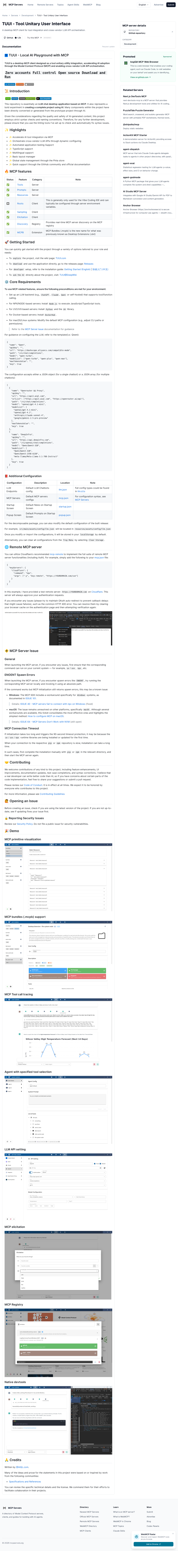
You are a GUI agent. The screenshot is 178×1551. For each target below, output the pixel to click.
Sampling (22, 212)
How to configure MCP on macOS (46, 716)
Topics (60, 4)
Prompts (21, 189)
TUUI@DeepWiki (68, 274)
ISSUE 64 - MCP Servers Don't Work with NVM (45, 721)
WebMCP (87, 4)
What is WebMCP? (121, 1516)
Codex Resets (153, 1526)
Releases (88, 263)
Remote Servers (45, 4)
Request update (108, 47)
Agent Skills (73, 4)
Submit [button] (171, 4)
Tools (20, 184)
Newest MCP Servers (89, 1512)
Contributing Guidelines (52, 794)
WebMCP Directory (88, 1526)
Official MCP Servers (89, 1516)
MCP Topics (118, 1526)
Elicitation (22, 217)
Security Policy (25, 823)
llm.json (63, 489)
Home (30, 4)
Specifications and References (25, 1481)
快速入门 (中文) (100, 269)
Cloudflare (97, 591)
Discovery (22, 224)
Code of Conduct (33, 785)
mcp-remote (56, 554)
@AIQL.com (22, 1467)
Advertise (158, 4)
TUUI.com (61, 258)
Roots (20, 203)
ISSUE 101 (30, 698)
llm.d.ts (81, 491)
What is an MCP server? (124, 1512)
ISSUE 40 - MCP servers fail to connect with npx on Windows (52, 704)
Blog (98, 4)
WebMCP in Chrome (122, 1521)
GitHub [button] (14, 37)
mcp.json (63, 498)
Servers (14, 15)
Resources (22, 195)
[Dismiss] (173, 1534)
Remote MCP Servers (89, 1521)
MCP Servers (82, 499)
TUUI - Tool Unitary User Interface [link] (52, 15)
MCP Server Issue (34, 329)
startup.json (65, 506)
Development (28, 15)
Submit (150, 1512)
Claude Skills (119, 1531)
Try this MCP (33, 37)
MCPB (20, 232)
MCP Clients (85, 1531)
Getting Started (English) (77, 269)
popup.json (65, 515)
